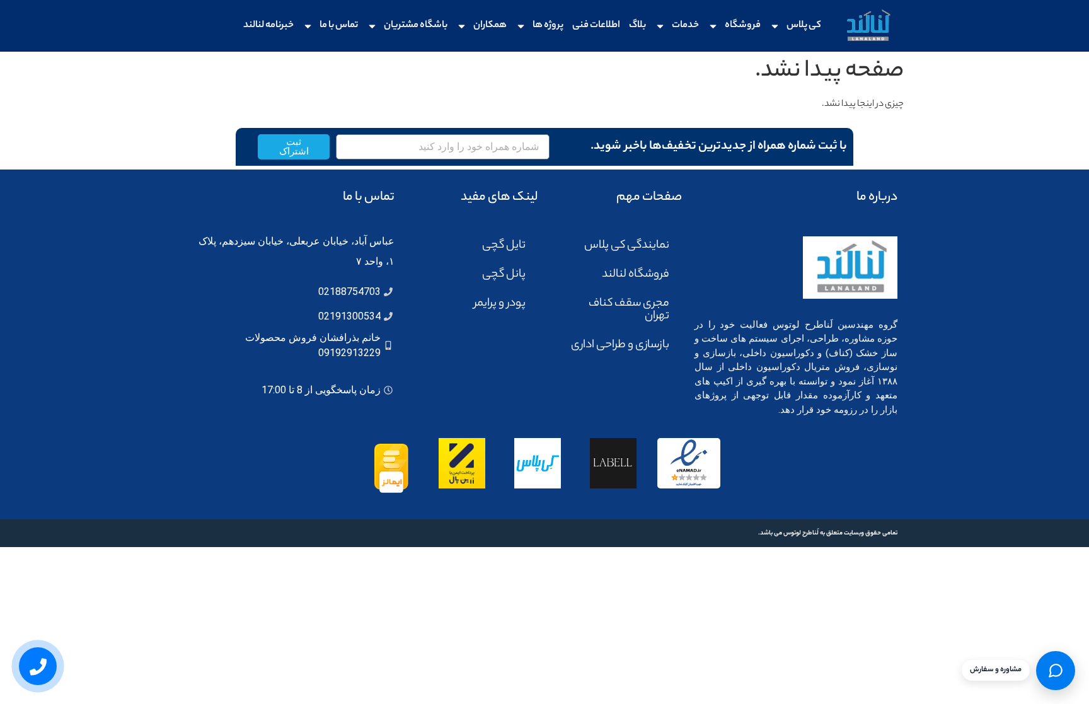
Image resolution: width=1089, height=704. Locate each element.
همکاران (490, 25)
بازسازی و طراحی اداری (620, 345)
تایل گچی (504, 245)
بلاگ (637, 25)
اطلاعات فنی (596, 25)
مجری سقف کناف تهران (629, 310)
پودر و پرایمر (500, 303)
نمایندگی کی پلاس (626, 245)
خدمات (685, 25)
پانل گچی (504, 274)
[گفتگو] (1055, 670)
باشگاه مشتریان (415, 25)
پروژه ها (548, 25)
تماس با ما (339, 25)
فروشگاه (743, 25)
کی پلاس (803, 25)
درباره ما (876, 197)
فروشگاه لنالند (635, 274)
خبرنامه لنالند (268, 25)
